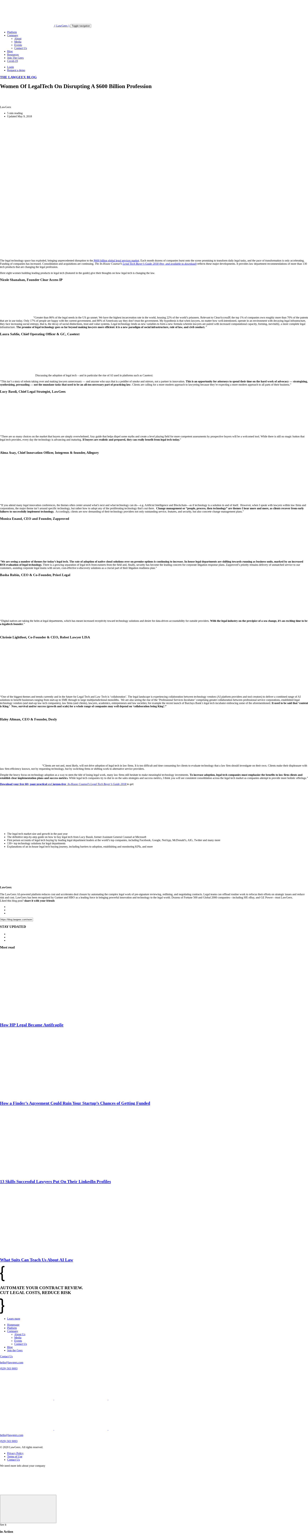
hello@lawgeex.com (11, 1362)
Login (10, 67)
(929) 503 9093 (8, 1368)
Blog (10, 51)
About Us (19, 1334)
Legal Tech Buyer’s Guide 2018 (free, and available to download (159, 263)
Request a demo (16, 70)
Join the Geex (15, 1350)
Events (18, 44)
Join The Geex (15, 57)
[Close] (28, 1509)
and (63, 784)
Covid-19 (12, 60)
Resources (13, 54)
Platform (12, 32)
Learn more (13, 1318)
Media (17, 41)
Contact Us (20, 48)
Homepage (13, 1324)
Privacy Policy (15, 1453)
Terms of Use (14, 1456)
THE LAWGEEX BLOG (18, 77)
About (17, 38)
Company (12, 35)
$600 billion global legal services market (116, 260)
